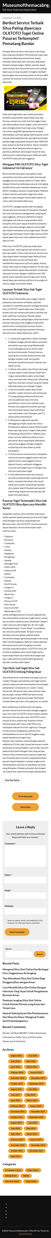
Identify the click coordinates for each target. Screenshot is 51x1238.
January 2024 (36, 1139)
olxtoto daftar (15, 1210)
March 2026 (32, 1067)
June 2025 (15, 1095)
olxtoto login (14, 1207)
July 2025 (33, 1089)
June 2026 (15, 1061)
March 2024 (32, 1134)
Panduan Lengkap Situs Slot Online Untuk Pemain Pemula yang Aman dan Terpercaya (24, 1004)
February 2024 (17, 1139)
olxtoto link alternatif (18, 1214)
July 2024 (33, 1123)
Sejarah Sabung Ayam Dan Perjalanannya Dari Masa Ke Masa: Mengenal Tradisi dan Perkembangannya (25, 1017)
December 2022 (36, 1151)
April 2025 (15, 1100)
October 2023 (17, 1151)
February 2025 (17, 1106)
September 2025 (36, 1084)
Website (9, 906)
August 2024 (16, 1123)
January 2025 (36, 1106)
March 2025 (32, 1100)
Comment (10, 843)
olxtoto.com (14, 1217)
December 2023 (18, 1145)
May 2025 (31, 1095)
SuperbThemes (25, 1233)
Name (8, 874)
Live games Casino (13, 1170)
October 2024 (17, 1117)
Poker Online (33, 1170)
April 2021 (15, 1156)
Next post (25, 807)
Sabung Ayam (10, 1176)
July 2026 (33, 1056)
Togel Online (31, 1181)
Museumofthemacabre (25, 5)
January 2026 (36, 1072)
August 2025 (16, 1089)
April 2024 (15, 1134)
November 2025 (38, 1078)
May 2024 (31, 1128)
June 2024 (15, 1128)
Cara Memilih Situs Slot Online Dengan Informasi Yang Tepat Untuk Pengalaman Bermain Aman (25, 991)
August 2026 (16, 1056)
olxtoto (11, 1203)
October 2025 (17, 1084)
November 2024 (38, 1111)
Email (8, 890)
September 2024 (36, 1117)
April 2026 (15, 1067)
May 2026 (31, 1061)
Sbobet (26, 1176)
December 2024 (18, 1111)
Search (8, 949)
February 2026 (17, 1072)
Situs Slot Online (12, 780)
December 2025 (18, 1078)
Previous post (25, 796)
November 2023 (38, 1145)
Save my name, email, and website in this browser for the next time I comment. (25, 921)
